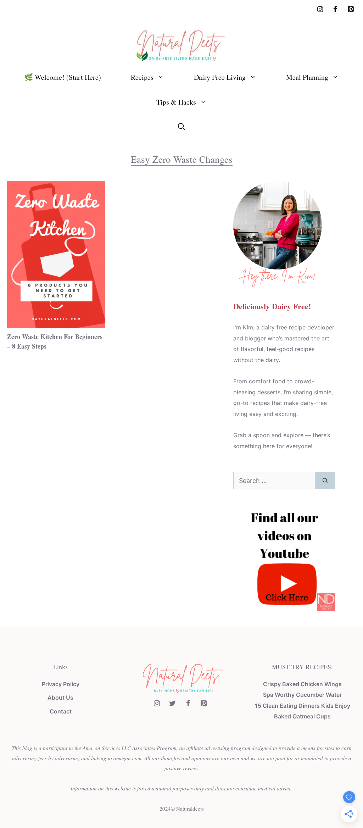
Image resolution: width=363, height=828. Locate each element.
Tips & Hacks (176, 102)
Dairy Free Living (220, 77)
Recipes (142, 77)
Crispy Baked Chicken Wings (302, 684)
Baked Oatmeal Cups (302, 716)
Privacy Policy (60, 684)
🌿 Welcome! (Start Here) (62, 77)
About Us (60, 697)
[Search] (325, 480)
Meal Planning (307, 77)
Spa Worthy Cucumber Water (302, 694)
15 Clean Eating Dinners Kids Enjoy (302, 705)
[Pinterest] (350, 9)
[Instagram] (320, 9)
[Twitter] (172, 703)
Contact (61, 711)
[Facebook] (335, 9)
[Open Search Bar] (181, 127)
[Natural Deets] (181, 44)
